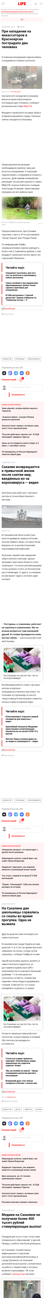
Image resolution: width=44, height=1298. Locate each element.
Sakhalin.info (11, 1134)
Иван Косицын (9, 755)
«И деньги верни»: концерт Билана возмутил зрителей (18, 418)
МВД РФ (27, 106)
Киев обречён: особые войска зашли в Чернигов (19, 409)
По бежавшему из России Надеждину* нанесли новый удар (20, 453)
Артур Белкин (9, 314)
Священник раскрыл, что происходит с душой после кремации (20, 851)
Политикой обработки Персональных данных (17, 11)
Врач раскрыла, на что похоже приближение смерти (16, 1214)
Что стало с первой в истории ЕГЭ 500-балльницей (20, 877)
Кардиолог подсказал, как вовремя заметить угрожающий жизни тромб (19, 868)
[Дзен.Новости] (4, 373)
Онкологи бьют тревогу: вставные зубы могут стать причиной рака (20, 427)
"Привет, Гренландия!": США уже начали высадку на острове (20, 885)
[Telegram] (15, 373)
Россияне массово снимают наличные (19, 1238)
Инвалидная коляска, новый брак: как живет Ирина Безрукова (19, 859)
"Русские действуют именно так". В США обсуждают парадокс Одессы (20, 435)
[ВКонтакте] (21, 373)
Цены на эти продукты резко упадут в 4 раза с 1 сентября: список (20, 444)
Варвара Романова (11, 1138)
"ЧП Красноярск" (16, 92)
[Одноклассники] (27, 373)
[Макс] (10, 373)
